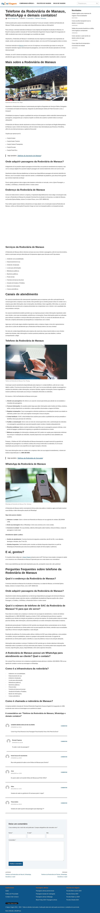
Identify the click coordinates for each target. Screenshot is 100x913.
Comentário (12, 840)
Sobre (7, 890)
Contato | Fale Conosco (12, 896)
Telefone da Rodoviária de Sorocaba (30, 458)
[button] (34, 3)
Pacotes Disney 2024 (72, 893)
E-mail (29, 833)
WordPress (18, 911)
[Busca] (97, 3)
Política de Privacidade (11, 893)
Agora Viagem (27, 557)
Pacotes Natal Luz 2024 (73, 896)
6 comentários (30, 18)
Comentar (64, 726)
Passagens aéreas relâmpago (44, 896)
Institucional (9, 888)
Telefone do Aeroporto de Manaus (29, 156)
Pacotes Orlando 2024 (72, 899)
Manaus (21, 45)
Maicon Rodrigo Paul (13, 18)
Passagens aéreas (42, 888)
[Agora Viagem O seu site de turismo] (9, 3)
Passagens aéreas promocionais (45, 890)
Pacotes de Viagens (44, 3)
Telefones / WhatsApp (40, 18)
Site (47, 833)
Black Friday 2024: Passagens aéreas (46, 899)
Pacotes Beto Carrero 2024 (73, 890)
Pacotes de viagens (72, 888)
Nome (11, 833)
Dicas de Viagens (59, 3)
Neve (6, 911)
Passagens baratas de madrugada (45, 893)
